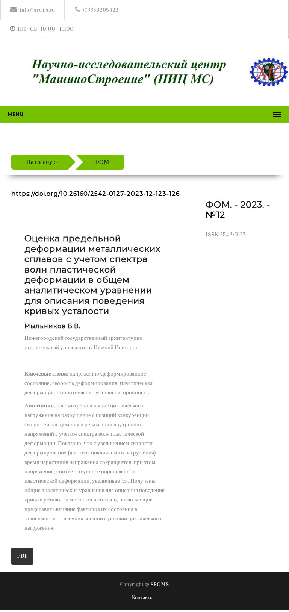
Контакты (142, 597)
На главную (41, 161)
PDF (22, 556)
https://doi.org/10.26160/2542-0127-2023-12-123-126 (95, 193)
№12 (215, 214)
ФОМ (101, 161)
